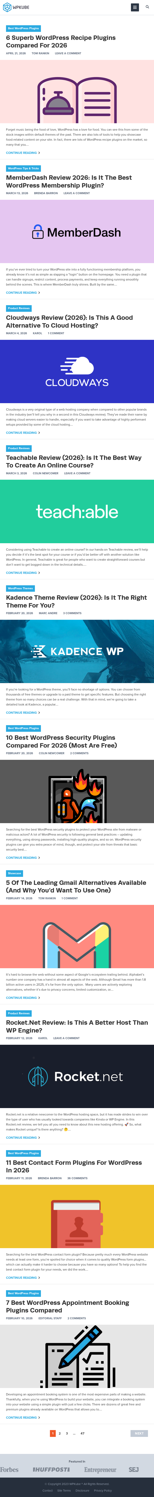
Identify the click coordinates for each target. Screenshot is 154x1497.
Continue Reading (21, 153)
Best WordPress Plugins (23, 28)
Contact (48, 1490)
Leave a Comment (68, 53)
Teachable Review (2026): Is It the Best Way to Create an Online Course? (74, 461)
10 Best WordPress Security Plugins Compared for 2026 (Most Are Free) (61, 741)
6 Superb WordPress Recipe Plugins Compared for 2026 (61, 41)
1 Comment (56, 333)
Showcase (14, 873)
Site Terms (64, 1490)
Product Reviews (19, 308)
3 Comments (72, 613)
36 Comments (77, 1178)
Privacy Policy (103, 1490)
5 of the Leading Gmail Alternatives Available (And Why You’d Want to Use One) (76, 886)
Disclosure (82, 1490)
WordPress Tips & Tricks (23, 168)
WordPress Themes (20, 588)
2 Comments (79, 753)
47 (82, 1433)
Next (139, 1433)
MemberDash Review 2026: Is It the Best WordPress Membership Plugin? (69, 181)
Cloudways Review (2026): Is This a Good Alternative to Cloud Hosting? (69, 321)
